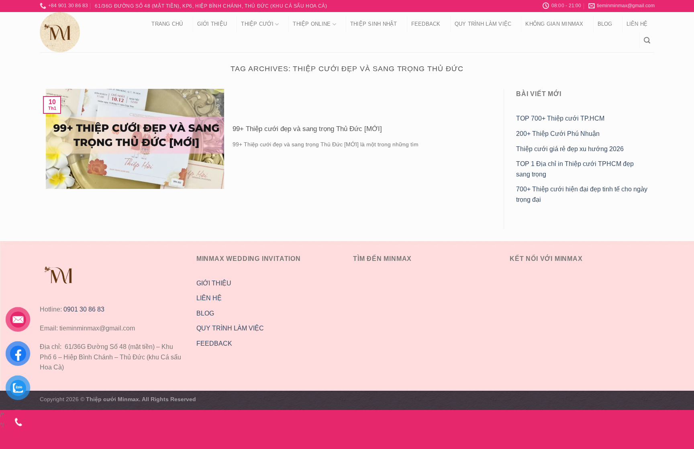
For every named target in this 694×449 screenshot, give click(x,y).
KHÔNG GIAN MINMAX (554, 24)
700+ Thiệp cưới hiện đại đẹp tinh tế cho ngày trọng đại (581, 194)
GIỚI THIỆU (213, 283)
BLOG (205, 313)
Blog (605, 24)
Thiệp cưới (257, 24)
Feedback (426, 24)
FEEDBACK (214, 343)
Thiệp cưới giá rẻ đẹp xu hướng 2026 (570, 149)
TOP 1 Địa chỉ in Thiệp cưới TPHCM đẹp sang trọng (575, 169)
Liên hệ (637, 24)
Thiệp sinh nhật (373, 24)
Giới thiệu (212, 24)
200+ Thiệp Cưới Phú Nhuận (558, 133)
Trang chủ (167, 24)
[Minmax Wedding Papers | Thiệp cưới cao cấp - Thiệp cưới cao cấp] (85, 32)
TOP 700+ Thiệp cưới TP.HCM (560, 118)
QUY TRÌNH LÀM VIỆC (483, 24)
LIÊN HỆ (209, 298)
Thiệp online (312, 24)
